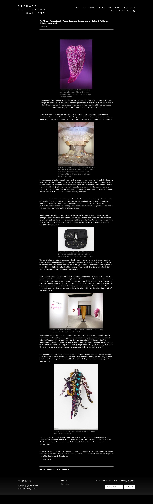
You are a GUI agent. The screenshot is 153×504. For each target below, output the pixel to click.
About (133, 8)
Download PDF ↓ (45, 459)
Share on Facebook (46, 469)
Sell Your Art (65, 484)
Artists (77, 8)
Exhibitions (92, 8)
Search (134, 11)
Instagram (23, 481)
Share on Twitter (63, 469)
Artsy (26, 481)
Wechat (30, 481)
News (84, 8)
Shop (129, 11)
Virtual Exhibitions (114, 8)
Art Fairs (102, 8)
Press (126, 8)
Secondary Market (117, 11)
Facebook (19, 481)
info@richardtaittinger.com (26, 487)
